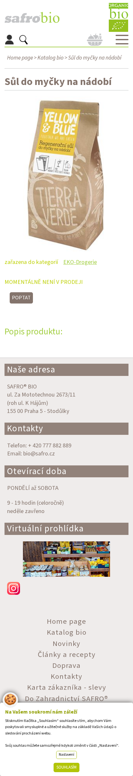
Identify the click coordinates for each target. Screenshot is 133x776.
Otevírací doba (37, 471)
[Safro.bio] (32, 17)
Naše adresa (31, 369)
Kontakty (25, 428)
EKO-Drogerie (80, 262)
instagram (67, 588)
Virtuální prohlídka (45, 528)
